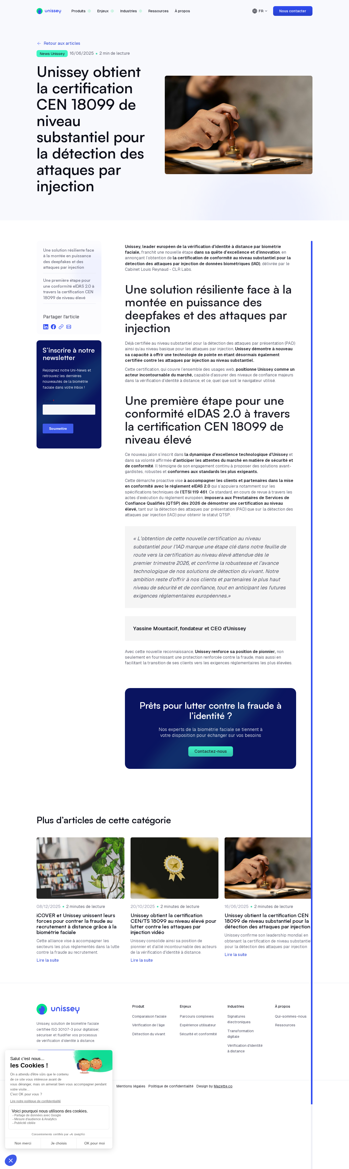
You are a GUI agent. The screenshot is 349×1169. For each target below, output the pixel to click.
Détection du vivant (148, 1034)
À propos (182, 11)
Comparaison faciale (149, 1016)
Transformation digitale (240, 1034)
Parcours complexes (197, 1016)
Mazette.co (223, 1086)
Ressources (158, 11)
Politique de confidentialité (170, 1086)
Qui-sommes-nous (291, 1016)
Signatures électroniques (239, 1019)
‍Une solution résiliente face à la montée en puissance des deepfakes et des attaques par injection (68, 258)
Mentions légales (131, 1086)
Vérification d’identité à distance (245, 1048)
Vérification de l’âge (148, 1025)
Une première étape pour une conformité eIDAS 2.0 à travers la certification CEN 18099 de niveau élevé (68, 289)
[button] (81, 11)
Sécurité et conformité (198, 1034)
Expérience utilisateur (198, 1025)
